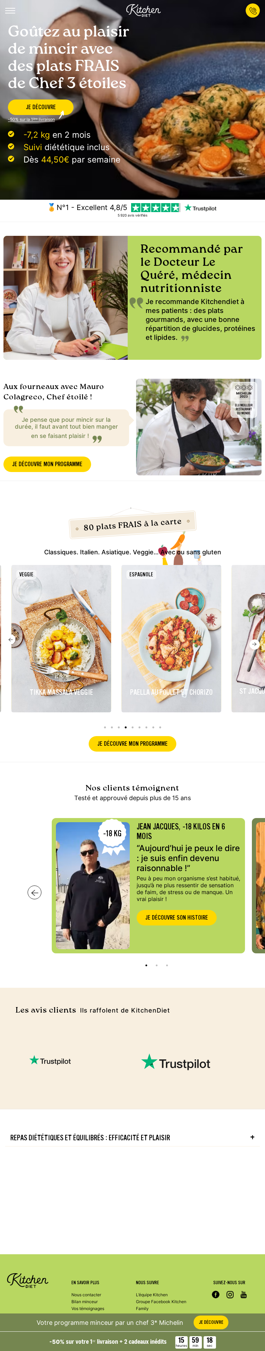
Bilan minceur (84, 1301)
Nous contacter (86, 1294)
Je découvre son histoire (176, 917)
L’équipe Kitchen (152, 1294)
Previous (10, 639)
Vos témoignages (87, 1308)
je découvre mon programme (47, 464)
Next (254, 644)
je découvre (41, 107)
